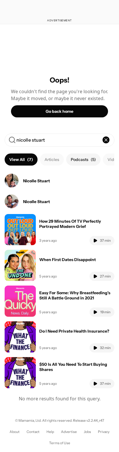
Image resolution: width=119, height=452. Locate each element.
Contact (33, 432)
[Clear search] (106, 139)
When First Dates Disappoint (67, 259)
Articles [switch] (51, 159)
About (15, 432)
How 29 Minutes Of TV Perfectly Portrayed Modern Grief (70, 224)
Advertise (69, 432)
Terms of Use (59, 443)
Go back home (59, 111)
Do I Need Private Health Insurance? (74, 331)
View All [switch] (21, 159)
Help (50, 432)
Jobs (87, 432)
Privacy (103, 432)
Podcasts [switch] (83, 159)
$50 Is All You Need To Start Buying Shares (73, 367)
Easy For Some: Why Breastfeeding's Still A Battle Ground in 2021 (74, 295)
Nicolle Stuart (36, 180)
